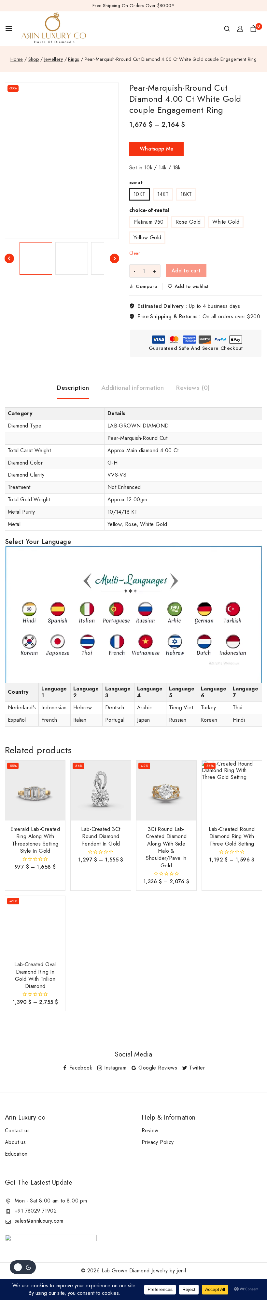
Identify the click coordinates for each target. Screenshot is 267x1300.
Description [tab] (73, 387)
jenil (181, 1270)
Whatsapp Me (156, 148)
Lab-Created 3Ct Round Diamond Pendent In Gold (100, 836)
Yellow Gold (147, 237)
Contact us (17, 1130)
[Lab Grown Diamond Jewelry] (53, 28)
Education (16, 1154)
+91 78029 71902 (36, 1211)
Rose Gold (188, 222)
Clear (134, 253)
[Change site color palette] (23, 1267)
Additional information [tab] (132, 387)
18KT (186, 194)
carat (136, 182)
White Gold (225, 222)
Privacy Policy (158, 1142)
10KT (140, 194)
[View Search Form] (227, 28)
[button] (36, 258)
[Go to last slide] (9, 258)
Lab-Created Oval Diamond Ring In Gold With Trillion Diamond (35, 975)
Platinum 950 (149, 222)
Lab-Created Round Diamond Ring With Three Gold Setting (232, 836)
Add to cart (186, 270)
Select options (35, 876)
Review (150, 1130)
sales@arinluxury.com (39, 1221)
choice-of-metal (149, 210)
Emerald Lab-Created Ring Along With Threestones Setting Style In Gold (35, 840)
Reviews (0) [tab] (193, 387)
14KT (163, 194)
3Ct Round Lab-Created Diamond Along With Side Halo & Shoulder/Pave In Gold (166, 847)
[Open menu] (9, 29)
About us (15, 1142)
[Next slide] (114, 258)
